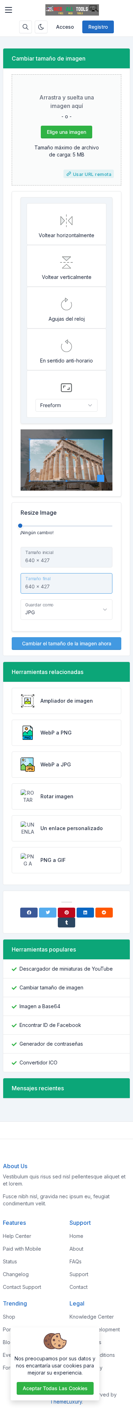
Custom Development (95, 1329)
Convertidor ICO (38, 1062)
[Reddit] (104, 913)
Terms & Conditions (92, 1355)
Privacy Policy (86, 1368)
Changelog (16, 1274)
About (76, 1249)
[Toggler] (8, 10)
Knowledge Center (92, 1317)
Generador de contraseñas (51, 1044)
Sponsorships (85, 1342)
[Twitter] (47, 913)
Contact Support (22, 1287)
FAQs (76, 1261)
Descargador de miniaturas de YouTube (66, 969)
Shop (9, 1317)
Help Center (17, 1236)
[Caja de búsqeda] (25, 27)
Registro (98, 27)
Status (10, 1261)
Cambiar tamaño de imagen (51, 987)
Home (76, 1236)
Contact (79, 1287)
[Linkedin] (85, 913)
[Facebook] (29, 913)
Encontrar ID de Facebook (50, 1025)
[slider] (20, 526)
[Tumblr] (66, 922)
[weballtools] (72, 9)
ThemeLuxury (66, 1402)
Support (79, 1274)
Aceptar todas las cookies (55, 1388)
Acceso (65, 27)
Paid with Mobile (22, 1249)
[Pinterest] (66, 913)
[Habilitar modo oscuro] (41, 27)
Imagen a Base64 (40, 1006)
